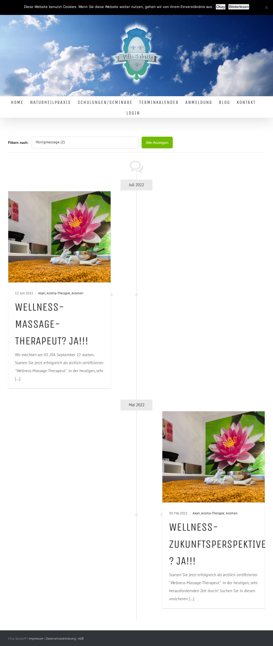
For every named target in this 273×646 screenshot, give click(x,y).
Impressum (36, 638)
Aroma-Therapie (58, 293)
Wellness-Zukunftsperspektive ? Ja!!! (217, 544)
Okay (220, 7)
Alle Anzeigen (157, 142)
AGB (81, 638)
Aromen (77, 293)
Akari (41, 293)
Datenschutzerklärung (61, 638)
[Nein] (266, 7)
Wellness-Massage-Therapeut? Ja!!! (51, 324)
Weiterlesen (239, 7)
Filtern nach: (18, 142)
